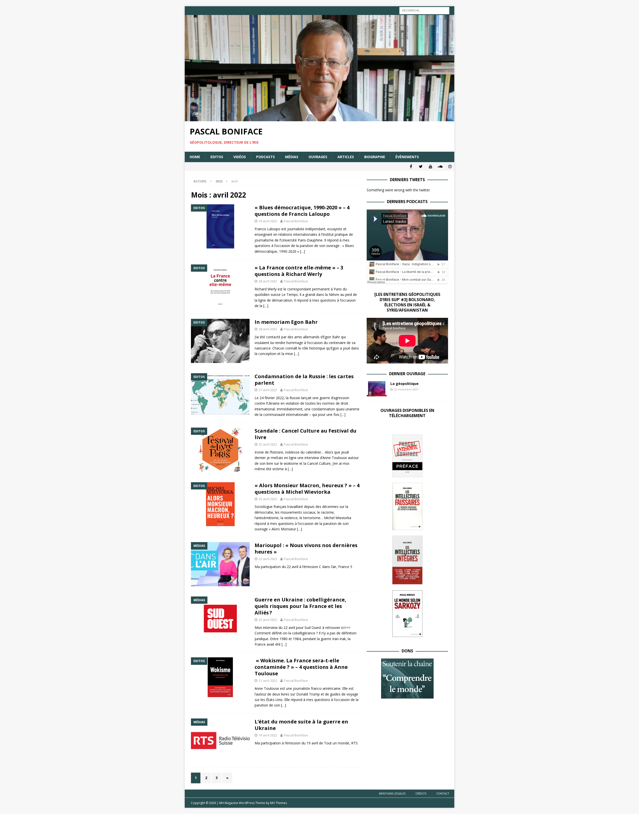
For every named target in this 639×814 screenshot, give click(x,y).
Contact (442, 793)
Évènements (407, 156)
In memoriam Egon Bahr (286, 322)
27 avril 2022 (268, 390)
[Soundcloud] (440, 166)
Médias (291, 156)
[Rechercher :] (424, 10)
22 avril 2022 (268, 559)
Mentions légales (392, 793)
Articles (345, 156)
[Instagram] (450, 166)
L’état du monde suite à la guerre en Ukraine (301, 724)
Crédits (420, 793)
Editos (216, 156)
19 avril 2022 (268, 735)
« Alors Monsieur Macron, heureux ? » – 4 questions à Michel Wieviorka (307, 488)
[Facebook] (411, 166)
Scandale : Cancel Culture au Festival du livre (305, 434)
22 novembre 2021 (406, 389)
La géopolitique (404, 383)
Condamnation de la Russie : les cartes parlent (304, 379)
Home (195, 156)
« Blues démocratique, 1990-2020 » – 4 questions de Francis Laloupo (302, 210)
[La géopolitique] (377, 388)
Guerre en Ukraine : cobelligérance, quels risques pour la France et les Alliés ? (300, 606)
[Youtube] (430, 166)
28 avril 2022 (268, 281)
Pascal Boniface (296, 221)
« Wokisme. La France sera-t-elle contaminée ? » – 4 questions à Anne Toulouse (301, 667)
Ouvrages (318, 156)
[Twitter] (420, 166)
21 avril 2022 (268, 680)
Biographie (374, 156)
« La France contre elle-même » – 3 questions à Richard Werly (299, 270)
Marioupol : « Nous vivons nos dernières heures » (306, 548)
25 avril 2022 (268, 444)
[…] (302, 251)
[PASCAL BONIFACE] (319, 118)
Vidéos (239, 156)
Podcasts (265, 156)
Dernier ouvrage (407, 373)
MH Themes (278, 803)
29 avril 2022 (268, 221)
